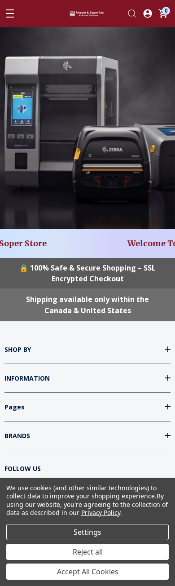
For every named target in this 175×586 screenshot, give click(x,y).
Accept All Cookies (87, 572)
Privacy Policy (100, 512)
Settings (87, 532)
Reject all (88, 552)
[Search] (132, 13)
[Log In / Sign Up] (147, 13)
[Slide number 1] (87, 128)
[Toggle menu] (9, 13)
